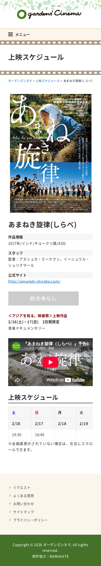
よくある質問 (23, 495)
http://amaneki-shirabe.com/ (34, 281)
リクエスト (22, 487)
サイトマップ (23, 511)
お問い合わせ (23, 503)
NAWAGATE (59, 556)
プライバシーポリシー (30, 519)
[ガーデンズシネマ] (50, 10)
